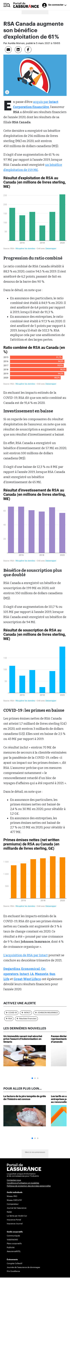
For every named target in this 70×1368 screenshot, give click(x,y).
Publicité (10, 1247)
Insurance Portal (14, 1220)
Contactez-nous (14, 1180)
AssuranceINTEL (14, 1251)
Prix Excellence (13, 1271)
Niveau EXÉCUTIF (14, 1200)
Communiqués (13, 1236)
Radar (9, 1212)
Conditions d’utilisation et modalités (23, 1183)
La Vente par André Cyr (17, 1216)
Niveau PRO (12, 1196)
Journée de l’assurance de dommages (23, 1267)
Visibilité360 (12, 1240)
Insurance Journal (15, 1224)
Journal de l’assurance (16, 1208)
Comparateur (13, 1204)
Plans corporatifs (14, 1244)
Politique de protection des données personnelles (29, 1186)
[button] (32, 1078)
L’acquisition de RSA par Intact (25, 955)
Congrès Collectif (14, 1263)
